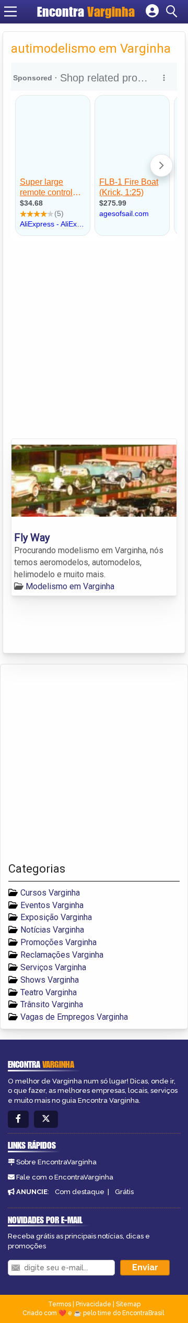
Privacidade (93, 1304)
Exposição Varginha (56, 917)
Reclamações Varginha (61, 955)
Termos (59, 1304)
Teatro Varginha (48, 992)
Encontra (86, 11)
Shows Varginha (49, 980)
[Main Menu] (10, 11)
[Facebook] (18, 1119)
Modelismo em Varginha (70, 586)
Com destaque (79, 1192)
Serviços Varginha (53, 967)
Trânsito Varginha (51, 1004)
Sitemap (128, 1304)
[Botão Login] (152, 11)
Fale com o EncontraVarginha (64, 1177)
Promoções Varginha (58, 942)
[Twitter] (46, 1119)
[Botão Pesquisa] (173, 11)
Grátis (124, 1192)
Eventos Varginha (52, 905)
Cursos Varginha (50, 893)
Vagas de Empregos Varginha (74, 1017)
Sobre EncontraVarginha (56, 1162)
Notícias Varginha (52, 930)
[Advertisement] (94, 339)
